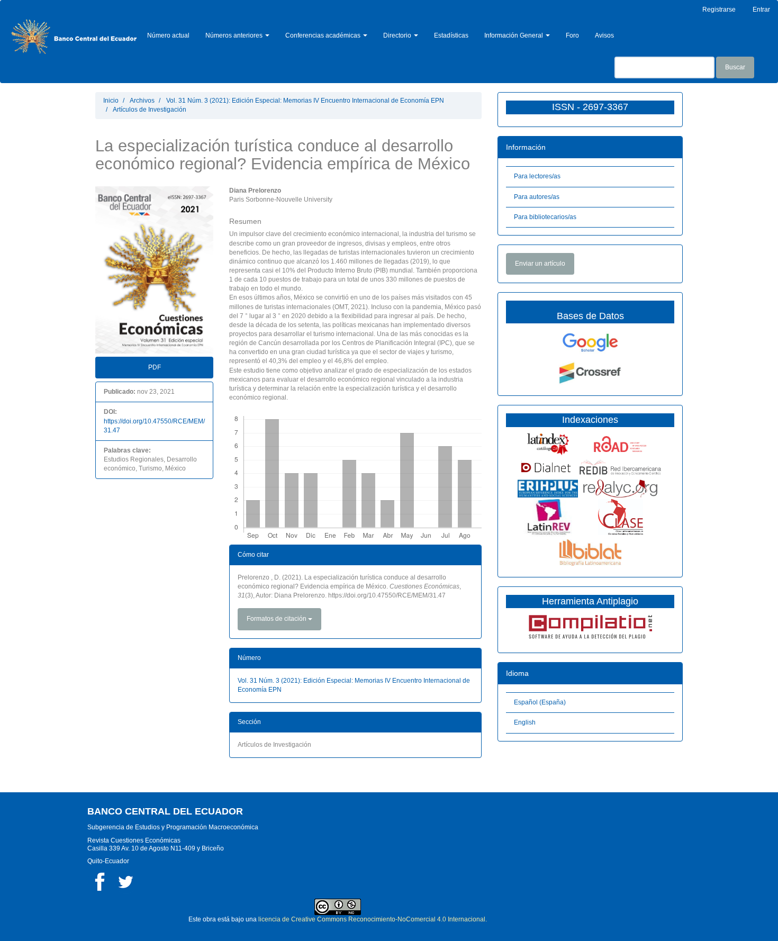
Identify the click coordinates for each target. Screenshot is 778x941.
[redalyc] (620, 488)
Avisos (604, 35)
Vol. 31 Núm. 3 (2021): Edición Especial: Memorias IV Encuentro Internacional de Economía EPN (305, 100)
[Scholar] (590, 342)
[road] (620, 443)
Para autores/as (536, 197)
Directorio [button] (398, 35)
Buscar (735, 67)
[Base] (620, 516)
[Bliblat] (590, 552)
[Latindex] (548, 443)
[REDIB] (620, 467)
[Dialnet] (548, 467)
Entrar (761, 9)
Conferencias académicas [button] (323, 35)
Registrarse (719, 9)
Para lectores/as (537, 176)
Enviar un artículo (540, 263)
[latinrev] (547, 516)
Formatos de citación (277, 618)
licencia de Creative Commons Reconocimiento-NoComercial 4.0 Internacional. (372, 919)
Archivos (142, 100)
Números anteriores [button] (234, 35)
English (525, 722)
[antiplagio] (590, 626)
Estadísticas (451, 35)
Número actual (168, 35)
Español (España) (540, 702)
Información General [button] (514, 35)
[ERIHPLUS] (548, 488)
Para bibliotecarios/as (545, 217)
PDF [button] (154, 367)
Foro (572, 35)
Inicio (111, 100)
